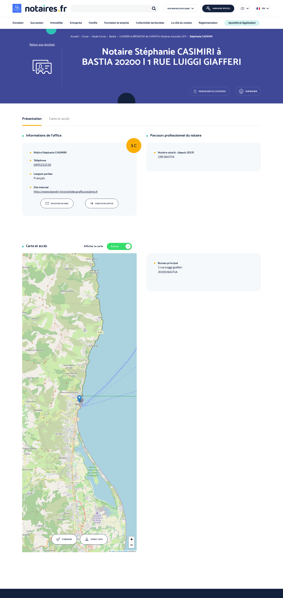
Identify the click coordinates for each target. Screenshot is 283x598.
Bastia (112, 36)
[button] (180, 8)
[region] (115, 8)
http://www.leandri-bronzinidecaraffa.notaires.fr (66, 191)
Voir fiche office (104, 203)
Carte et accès (59, 119)
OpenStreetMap (123, 551)
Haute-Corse (99, 36)
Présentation (32, 119)
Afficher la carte (93, 246)
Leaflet (112, 551)
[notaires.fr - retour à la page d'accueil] (40, 8)
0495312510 (42, 164)
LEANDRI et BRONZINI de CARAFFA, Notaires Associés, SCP (152, 36)
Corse (85, 36)
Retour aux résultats (42, 44)
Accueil (74, 36)
